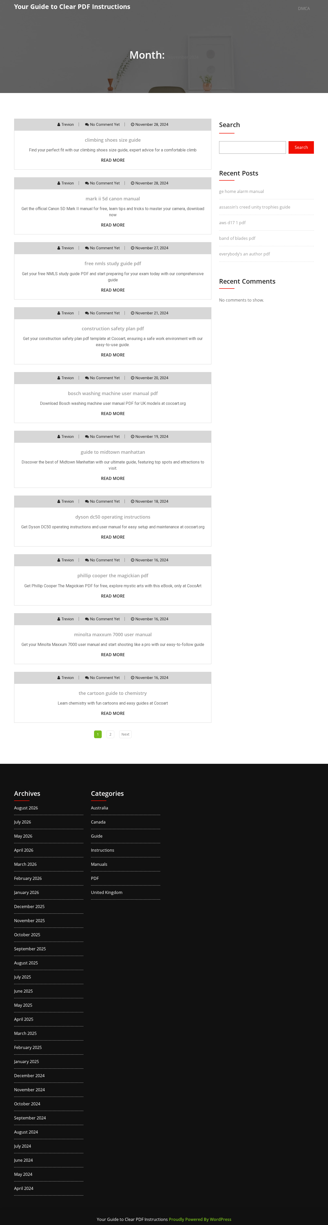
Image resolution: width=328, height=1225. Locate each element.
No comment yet (105, 124)
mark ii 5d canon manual (113, 198)
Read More (113, 160)
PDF (95, 878)
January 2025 (26, 1061)
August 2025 (26, 963)
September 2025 (30, 949)
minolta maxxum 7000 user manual (113, 634)
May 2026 (23, 836)
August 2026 (26, 808)
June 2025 (23, 991)
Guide (96, 836)
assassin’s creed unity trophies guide (254, 207)
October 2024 (27, 1104)
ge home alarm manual (241, 191)
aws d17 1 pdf (232, 222)
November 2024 (29, 1090)
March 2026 (25, 864)
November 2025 (29, 920)
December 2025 (29, 906)
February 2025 (28, 1047)
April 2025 (23, 1019)
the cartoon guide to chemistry (113, 693)
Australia (99, 808)
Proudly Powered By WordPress (200, 1219)
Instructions (102, 850)
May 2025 (23, 1005)
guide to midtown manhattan (113, 452)
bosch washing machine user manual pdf (113, 393)
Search (229, 124)
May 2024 (23, 1174)
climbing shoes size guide (113, 140)
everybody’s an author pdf (244, 254)
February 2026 (28, 878)
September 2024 (30, 1118)
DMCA (304, 8)
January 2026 (26, 892)
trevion (67, 124)
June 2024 (23, 1160)
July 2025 (22, 977)
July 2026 (22, 822)
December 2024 (29, 1075)
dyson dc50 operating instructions (112, 517)
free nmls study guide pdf (113, 263)
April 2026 (23, 850)
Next (125, 734)
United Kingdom (106, 892)
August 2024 (26, 1132)
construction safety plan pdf (113, 328)
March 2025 (25, 1033)
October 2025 (27, 935)
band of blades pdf (237, 238)
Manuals (99, 864)
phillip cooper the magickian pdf (112, 575)
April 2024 (23, 1188)
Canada (98, 822)
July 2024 (22, 1146)
